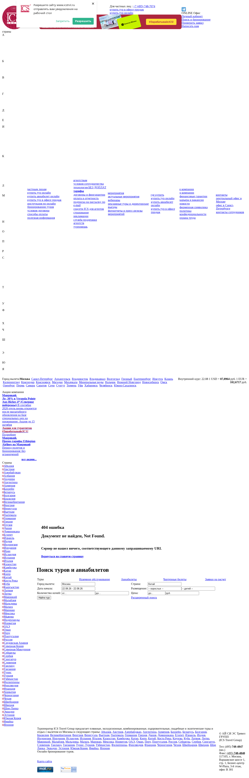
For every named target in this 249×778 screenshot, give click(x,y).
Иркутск (157, 378)
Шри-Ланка (9, 349)
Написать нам (190, 26)
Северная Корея (12, 264)
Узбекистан (9, 306)
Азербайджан (10, 44)
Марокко (7, 211)
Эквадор (7, 356)
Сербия (6, 277)
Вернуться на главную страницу (62, 556)
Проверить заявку (193, 22)
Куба (5, 179)
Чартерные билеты (174, 579)
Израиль (7, 129)
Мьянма (7, 218)
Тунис (6, 297)
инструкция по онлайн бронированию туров (41, 205)
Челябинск (105, 385)
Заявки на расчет (215, 579)
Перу (5, 244)
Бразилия (8, 74)
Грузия (6, 106)
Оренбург (9, 385)
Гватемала (8, 97)
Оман (5, 238)
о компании (186, 189)
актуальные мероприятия (123, 196)
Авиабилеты (129, 579)
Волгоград (113, 378)
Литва (6, 192)
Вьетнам (7, 90)
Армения (7, 57)
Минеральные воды (91, 382)
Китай (6, 172)
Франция (7, 319)
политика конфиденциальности (193, 212)
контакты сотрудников (230, 212)
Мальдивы (8, 205)
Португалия (9, 247)
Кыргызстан (9, 182)
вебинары (114, 200)
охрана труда (188, 217)
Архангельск (62, 378)
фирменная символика (194, 207)
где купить (157, 194)
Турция (6, 300)
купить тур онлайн (121, 12)
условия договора (38, 210)
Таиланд (7, 290)
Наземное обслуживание (94, 579)
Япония (7, 375)
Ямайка (7, 372)
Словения (8, 283)
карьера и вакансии (192, 200)
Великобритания (12, 80)
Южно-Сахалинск (125, 385)
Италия (6, 152)
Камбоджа (8, 162)
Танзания (8, 293)
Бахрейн (7, 64)
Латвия (6, 188)
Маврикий (8, 198)
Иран (5, 143)
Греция (6, 103)
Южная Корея (10, 365)
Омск (163, 382)
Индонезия (9, 136)
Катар (5, 165)
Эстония (7, 359)
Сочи (51, 385)
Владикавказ (97, 378)
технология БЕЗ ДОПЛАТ (89, 187)
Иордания (8, 139)
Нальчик (110, 382)
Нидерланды (10, 224)
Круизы (177, 738)
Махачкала (70, 382)
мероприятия (116, 193)
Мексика (7, 215)
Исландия (8, 146)
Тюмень (71, 385)
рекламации (80, 216)
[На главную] (14, 28)
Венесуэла (8, 87)
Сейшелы (8, 274)
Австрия (7, 41)
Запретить (63, 21)
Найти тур (44, 597)
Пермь (20, 385)
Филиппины (10, 313)
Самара (30, 385)
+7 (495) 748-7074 (144, 6)
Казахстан (8, 159)
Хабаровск (91, 385)
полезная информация (41, 217)
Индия (6, 133)
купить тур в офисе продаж (127, 9)
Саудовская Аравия (14, 260)
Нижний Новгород (129, 382)
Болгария (8, 70)
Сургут (60, 385)
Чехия (6, 336)
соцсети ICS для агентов (88, 208)
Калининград (11, 382)
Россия (6, 254)
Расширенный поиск (144, 597)
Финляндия (9, 316)
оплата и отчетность (86, 198)
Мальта (6, 208)
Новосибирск (150, 382)
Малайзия (8, 202)
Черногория (9, 333)
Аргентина (9, 54)
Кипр (5, 169)
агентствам (80, 180)
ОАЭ (5, 234)
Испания (7, 149)
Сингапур (8, 280)
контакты (221, 194)
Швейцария (9, 342)
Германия (8, 100)
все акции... (29, 459)
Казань (168, 378)
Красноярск (43, 382)
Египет (6, 123)
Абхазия (7, 38)
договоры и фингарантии (89, 194)
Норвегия (8, 228)
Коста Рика (9, 175)
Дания (6, 113)
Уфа (80, 385)
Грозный (126, 378)
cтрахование (81, 212)
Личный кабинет (192, 16)
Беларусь (7, 67)
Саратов (41, 385)
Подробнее (17, 431)
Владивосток (80, 378)
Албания (7, 48)
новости (185, 203)
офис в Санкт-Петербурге (225, 207)
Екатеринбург (142, 378)
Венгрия (7, 84)
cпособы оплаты (37, 214)
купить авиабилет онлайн (43, 196)
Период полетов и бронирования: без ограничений (18, 446)
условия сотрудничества (88, 183)
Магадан (57, 382)
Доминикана (10, 116)
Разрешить (83, 21)
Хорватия (8, 326)
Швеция (7, 346)
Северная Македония (9, 269)
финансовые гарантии (193, 196)
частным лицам (36, 189)
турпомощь (80, 226)
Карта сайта (44, 761)
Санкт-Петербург (42, 378)
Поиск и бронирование (196, 19)
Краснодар (27, 382)
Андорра (7, 51)
